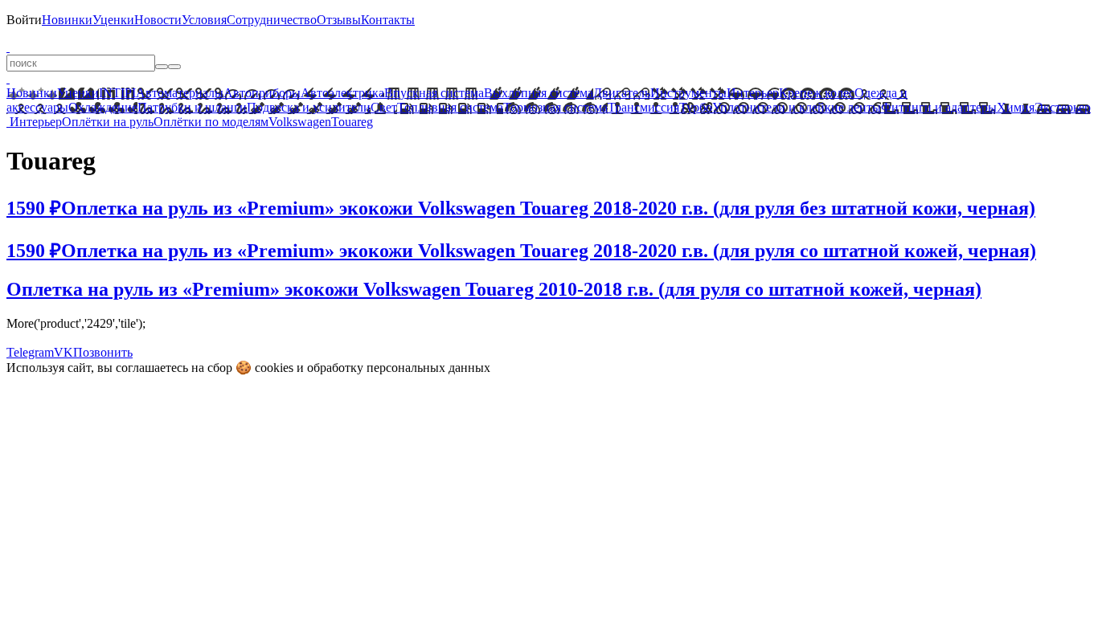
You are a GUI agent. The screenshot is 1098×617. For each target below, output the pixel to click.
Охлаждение (102, 107)
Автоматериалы (179, 93)
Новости (158, 20)
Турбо (695, 107)
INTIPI (117, 93)
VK (63, 352)
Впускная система (434, 93)
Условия (204, 20)
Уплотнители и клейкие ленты (796, 107)
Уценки (113, 20)
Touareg (352, 122)
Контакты (388, 20)
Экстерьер (1062, 107)
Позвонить (103, 352)
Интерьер (753, 93)
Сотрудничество (272, 20)
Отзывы (339, 20)
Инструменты (688, 93)
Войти (24, 20)
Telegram (30, 352)
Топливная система (450, 107)
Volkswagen (299, 122)
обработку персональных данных (398, 367)
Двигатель (621, 93)
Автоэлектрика (342, 93)
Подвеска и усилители (309, 107)
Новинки (67, 20)
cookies (274, 367)
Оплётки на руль (108, 122)
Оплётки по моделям (211, 122)
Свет (384, 107)
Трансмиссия (643, 107)
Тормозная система (555, 107)
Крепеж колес (816, 93)
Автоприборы (262, 93)
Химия (1015, 107)
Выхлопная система (538, 93)
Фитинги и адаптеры (939, 107)
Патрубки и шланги (192, 107)
